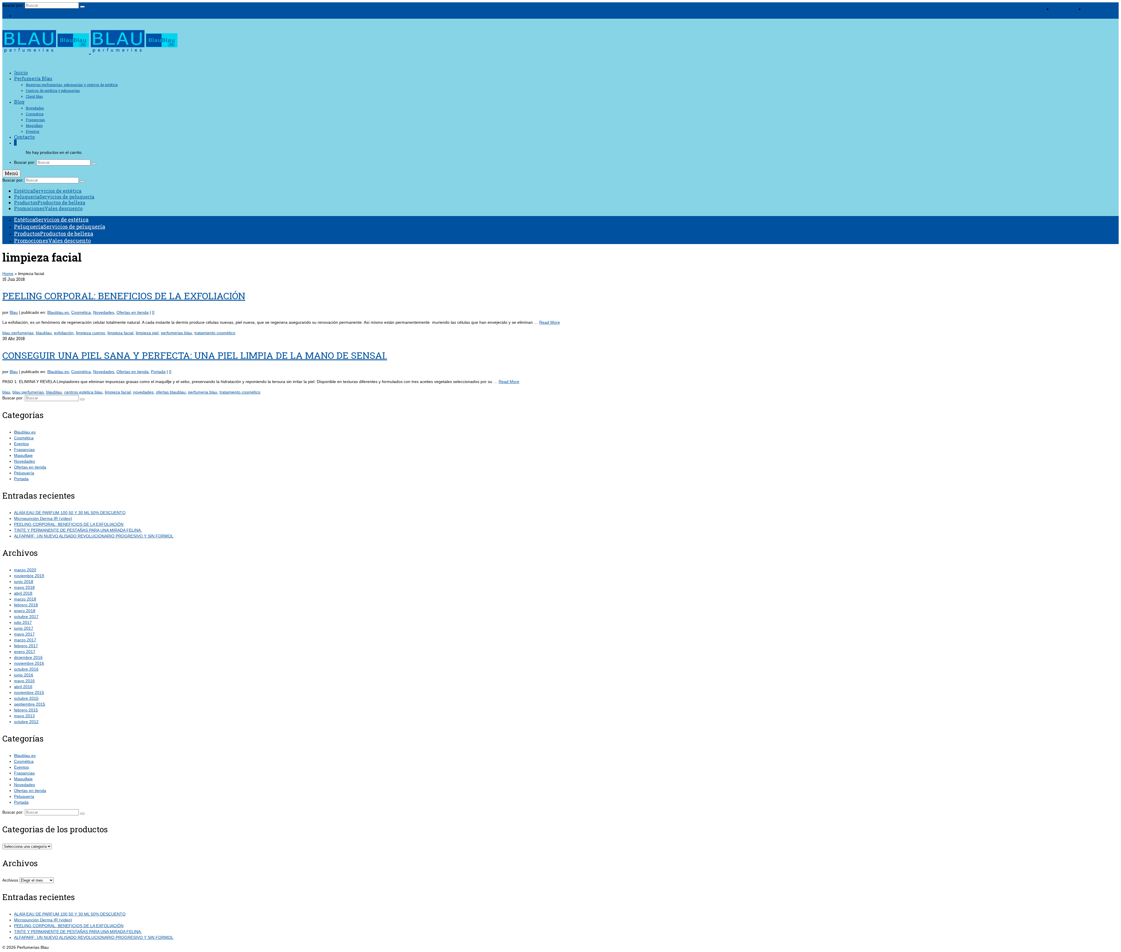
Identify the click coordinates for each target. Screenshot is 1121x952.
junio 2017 (23, 628)
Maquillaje (23, 455)
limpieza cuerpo (90, 332)
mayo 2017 (24, 634)
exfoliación (64, 332)
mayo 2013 (24, 715)
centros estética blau (83, 392)
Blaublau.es (58, 312)
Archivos (10, 880)
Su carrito (1102, 9)
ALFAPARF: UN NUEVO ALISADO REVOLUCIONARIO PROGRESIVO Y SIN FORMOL (93, 536)
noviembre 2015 (29, 692)
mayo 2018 (24, 587)
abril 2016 (23, 686)
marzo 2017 (25, 640)
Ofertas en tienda (132, 312)
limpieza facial (120, 332)
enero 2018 (24, 610)
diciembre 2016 (28, 657)
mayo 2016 (24, 680)
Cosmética (81, 312)
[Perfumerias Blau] (560, 42)
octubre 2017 (26, 616)
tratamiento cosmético (214, 332)
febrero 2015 (26, 710)
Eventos (21, 443)
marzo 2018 (25, 599)
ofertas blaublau (171, 392)
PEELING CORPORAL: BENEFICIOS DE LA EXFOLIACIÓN (68, 524)
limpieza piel (147, 332)
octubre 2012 (26, 721)
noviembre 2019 (29, 575)
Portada (158, 371)
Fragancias (24, 449)
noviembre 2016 (29, 663)
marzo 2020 (25, 570)
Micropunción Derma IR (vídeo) (43, 518)
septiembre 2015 (29, 704)
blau (6, 392)
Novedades (103, 312)
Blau (14, 312)
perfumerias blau (176, 332)
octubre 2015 (26, 698)
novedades (143, 392)
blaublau (44, 332)
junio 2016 (23, 675)
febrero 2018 (26, 605)
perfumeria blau (202, 392)
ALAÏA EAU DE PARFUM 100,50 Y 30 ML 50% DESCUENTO (70, 512)
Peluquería (24, 473)
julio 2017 (23, 622)
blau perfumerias (18, 332)
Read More (549, 322)
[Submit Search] (82, 7)
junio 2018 (23, 581)
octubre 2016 (26, 669)
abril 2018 (23, 593)
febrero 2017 (26, 645)
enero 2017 (24, 651)
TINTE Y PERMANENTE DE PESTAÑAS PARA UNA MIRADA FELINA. (78, 530)
